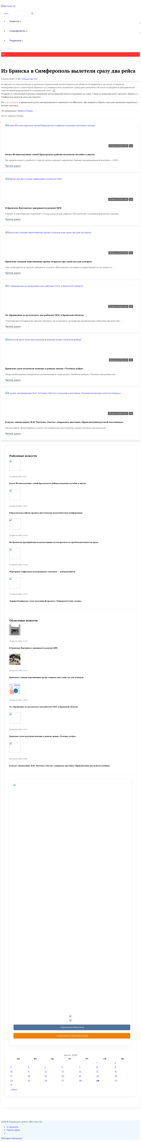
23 (116, 1076)
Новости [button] (14, 21)
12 (46, 1071)
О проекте (12, 1127)
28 (80, 1080)
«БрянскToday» (25, 110)
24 (11, 1080)
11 (28, 1071)
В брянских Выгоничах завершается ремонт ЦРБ (33, 207)
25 (29, 1080)
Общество (27, 79)
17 (11, 1076)
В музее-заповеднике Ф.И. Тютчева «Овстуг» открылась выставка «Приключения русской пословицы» (64, 422)
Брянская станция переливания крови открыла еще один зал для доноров (48, 261)
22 (97, 1076)
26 (46, 1080)
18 (29, 1076)
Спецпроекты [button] (17, 31)
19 (46, 1076)
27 (63, 1080)
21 (80, 1076)
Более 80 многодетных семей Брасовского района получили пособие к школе (50, 154)
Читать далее (13, 165)
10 (11, 1071)
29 (97, 1080)
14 (80, 1071)
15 (97, 1071)
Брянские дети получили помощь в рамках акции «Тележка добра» (44, 368)
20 (63, 1076)
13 (63, 1071)
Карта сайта (13, 1130)
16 (116, 1071)
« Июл (13, 1089)
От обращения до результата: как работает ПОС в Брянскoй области (44, 315)
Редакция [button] (15, 40)
